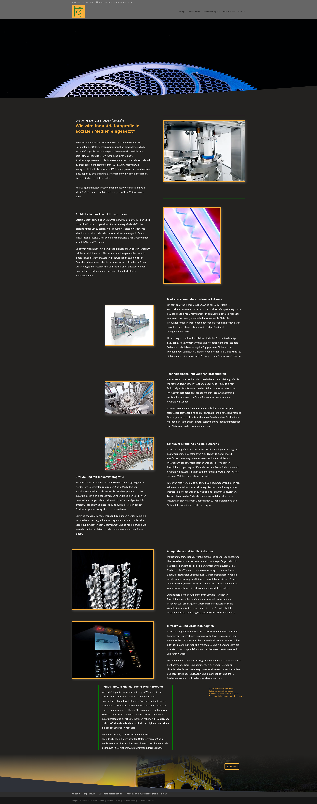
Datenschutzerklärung (110, 793)
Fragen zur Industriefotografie (142, 793)
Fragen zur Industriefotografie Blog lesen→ (226, 696)
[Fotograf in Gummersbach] (129, 414)
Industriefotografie (211, 12)
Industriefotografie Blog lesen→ (222, 688)
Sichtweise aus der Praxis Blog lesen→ (224, 693)
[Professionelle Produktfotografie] (192, 283)
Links (164, 793)
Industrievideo (229, 12)
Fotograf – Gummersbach (189, 12)
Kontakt (241, 12)
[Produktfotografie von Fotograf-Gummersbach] (113, 609)
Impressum (89, 793)
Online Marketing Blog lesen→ (221, 691)
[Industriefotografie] (204, 181)
